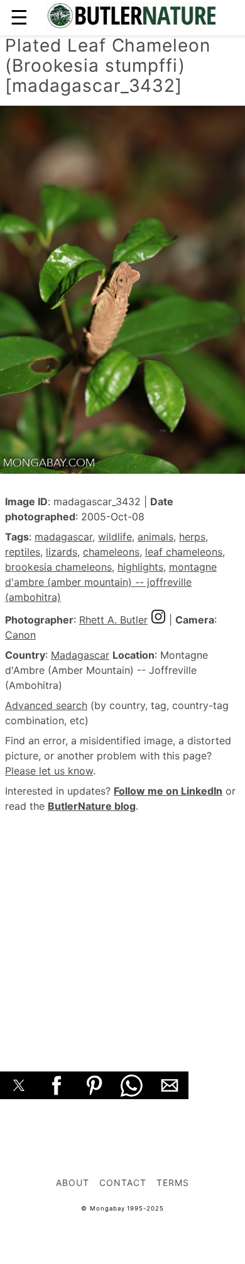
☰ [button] (19, 17)
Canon (20, 635)
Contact (122, 1182)
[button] (19, 1085)
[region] (122, 928)
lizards (61, 551)
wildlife (115, 536)
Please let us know (49, 770)
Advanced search (46, 705)
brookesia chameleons (58, 567)
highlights (140, 567)
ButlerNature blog (92, 806)
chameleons (111, 551)
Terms (172, 1182)
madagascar (63, 536)
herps (192, 536)
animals (155, 536)
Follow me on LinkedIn (168, 791)
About (72, 1182)
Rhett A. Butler (113, 619)
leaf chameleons (183, 551)
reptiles (22, 551)
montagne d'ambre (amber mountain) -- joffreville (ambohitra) (111, 582)
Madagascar (80, 655)
